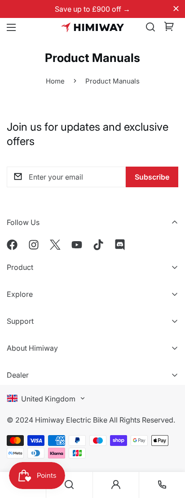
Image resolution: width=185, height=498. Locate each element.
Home (55, 81)
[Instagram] (33, 244)
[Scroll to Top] (169, 435)
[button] (169, 27)
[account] (115, 485)
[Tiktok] (98, 244)
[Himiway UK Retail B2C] (92, 27)
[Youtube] (76, 244)
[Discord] (120, 244)
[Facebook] (12, 244)
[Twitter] (55, 244)
